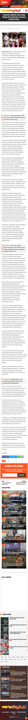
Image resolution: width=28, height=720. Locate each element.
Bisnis (9, 461)
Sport (18, 659)
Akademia (2, 657)
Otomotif (2, 659)
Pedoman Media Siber (21, 712)
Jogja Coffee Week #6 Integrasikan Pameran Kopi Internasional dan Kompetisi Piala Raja (13, 553)
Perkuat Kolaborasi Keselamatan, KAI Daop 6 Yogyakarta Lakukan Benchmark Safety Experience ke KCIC (14, 539)
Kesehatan (17, 657)
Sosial (15, 659)
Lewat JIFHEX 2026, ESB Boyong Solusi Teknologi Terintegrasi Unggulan (13, 501)
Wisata (2, 661)
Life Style (22, 657)
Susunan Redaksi (5, 712)
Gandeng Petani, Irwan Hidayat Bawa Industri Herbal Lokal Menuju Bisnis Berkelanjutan (12, 381)
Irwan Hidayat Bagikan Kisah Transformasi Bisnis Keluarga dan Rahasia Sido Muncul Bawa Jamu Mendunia (13, 565)
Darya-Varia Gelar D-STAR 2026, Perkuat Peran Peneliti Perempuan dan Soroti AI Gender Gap (14, 117)
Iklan (14, 714)
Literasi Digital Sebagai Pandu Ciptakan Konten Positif (18, 625)
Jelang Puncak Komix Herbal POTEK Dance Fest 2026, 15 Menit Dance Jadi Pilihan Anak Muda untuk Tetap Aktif (14, 526)
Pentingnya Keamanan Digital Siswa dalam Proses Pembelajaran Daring (17, 632)
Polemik (6, 659)
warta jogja (17, 717)
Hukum (9, 657)
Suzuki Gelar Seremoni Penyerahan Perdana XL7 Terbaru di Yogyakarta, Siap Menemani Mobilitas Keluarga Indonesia (13, 513)
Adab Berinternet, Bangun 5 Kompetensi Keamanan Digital (17, 618)
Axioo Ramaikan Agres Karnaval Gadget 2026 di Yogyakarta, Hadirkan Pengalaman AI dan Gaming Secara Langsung (18, 673)
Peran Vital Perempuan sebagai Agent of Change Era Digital (18, 647)
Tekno (21, 659)
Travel (24, 659)
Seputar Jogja (11, 659)
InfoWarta (13, 657)
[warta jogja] (14, 709)
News (26, 657)
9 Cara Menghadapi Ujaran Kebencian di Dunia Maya (18, 640)
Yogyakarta (6, 661)
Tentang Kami (13, 712)
